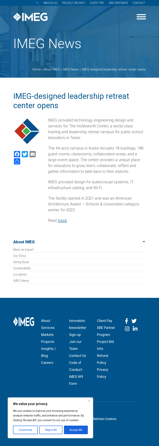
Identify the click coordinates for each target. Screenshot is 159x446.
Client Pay (97, 2)
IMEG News (21, 281)
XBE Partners (118, 2)
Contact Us (77, 356)
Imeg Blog (50, 2)
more (62, 220)
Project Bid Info (73, 2)
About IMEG (24, 242)
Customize (25, 429)
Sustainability (22, 268)
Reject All (51, 429)
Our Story (19, 256)
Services (48, 328)
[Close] (89, 400)
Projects (47, 342)
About (45, 321)
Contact (139, 2)
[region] (50, 417)
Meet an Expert (23, 249)
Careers (47, 363)
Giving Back (21, 262)
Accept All (76, 429)
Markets (47, 335)
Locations (20, 274)
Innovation (77, 321)
